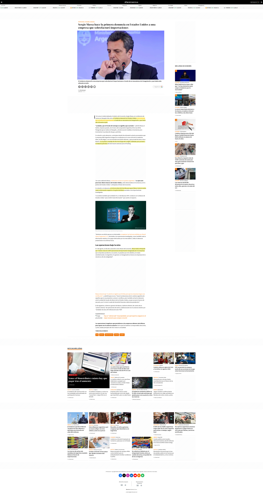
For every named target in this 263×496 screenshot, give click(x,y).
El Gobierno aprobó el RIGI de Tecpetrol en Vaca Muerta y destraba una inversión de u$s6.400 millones (76, 429)
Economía (79, 5)
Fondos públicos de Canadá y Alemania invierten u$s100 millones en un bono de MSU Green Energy (163, 440)
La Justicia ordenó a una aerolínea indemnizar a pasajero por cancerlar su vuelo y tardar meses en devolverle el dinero (120, 381)
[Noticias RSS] (139, 475)
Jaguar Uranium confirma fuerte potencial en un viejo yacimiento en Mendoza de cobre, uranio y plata (163, 393)
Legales (140, 5)
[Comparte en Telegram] (91, 87)
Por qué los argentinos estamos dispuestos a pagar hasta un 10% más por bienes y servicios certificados (185, 429)
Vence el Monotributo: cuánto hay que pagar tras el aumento (87, 380)
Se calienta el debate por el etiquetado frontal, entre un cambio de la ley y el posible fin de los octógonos (141, 454)
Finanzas (109, 5)
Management (201, 5)
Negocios (155, 5)
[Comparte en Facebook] (79, 87)
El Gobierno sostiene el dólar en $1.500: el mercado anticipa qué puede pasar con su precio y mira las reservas (142, 394)
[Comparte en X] (82, 87)
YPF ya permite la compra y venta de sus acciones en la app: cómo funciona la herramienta (185, 369)
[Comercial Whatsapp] (141, 485)
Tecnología (170, 5)
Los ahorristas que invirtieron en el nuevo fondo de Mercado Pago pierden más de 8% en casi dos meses (120, 369)
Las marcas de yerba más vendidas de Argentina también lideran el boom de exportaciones (77, 454)
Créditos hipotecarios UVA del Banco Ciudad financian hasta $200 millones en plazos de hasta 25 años (184, 136)
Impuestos (124, 5)
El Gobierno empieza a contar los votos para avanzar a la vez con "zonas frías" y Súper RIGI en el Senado (98, 394)
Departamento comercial (139, 482)
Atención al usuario (123, 482)
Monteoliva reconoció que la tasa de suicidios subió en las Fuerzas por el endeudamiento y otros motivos (163, 453)
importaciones (109, 334)
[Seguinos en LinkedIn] (131, 475)
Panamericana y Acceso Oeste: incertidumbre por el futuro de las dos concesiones (163, 381)
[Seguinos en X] (124, 475)
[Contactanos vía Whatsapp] (125, 485)
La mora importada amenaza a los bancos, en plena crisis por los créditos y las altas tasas (184, 111)
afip (97, 334)
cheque (116, 334)
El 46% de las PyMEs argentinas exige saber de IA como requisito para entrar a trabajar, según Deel (163, 429)
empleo (122, 334)
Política (94, 5)
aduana (102, 334)
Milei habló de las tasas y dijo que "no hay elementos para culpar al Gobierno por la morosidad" (184, 87)
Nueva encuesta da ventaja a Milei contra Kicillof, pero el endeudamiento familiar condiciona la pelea (120, 454)
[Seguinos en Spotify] (142, 475)
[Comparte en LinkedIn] (88, 87)
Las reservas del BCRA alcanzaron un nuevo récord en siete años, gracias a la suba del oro (185, 185)
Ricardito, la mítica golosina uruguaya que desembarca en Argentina (119, 429)
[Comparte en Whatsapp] (85, 87)
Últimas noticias (62, 5)
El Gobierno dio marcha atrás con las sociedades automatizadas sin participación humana (77, 393)
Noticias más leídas (74, 348)
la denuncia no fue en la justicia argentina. (123, 181)
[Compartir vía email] (94, 87)
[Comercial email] (137, 485)
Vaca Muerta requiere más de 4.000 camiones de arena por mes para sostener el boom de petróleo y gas (184, 160)
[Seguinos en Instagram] (128, 475)
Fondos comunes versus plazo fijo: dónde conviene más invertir (98, 453)
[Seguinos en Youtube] (135, 475)
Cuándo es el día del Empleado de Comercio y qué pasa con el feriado (120, 440)
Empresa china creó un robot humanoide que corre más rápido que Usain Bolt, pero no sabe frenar (120, 393)
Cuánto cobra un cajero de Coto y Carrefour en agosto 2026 (163, 368)
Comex (185, 5)
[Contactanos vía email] (122, 485)
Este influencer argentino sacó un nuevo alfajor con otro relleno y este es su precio (98, 429)
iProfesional (81, 21)
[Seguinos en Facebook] (120, 475)
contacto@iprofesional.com (131, 492)
